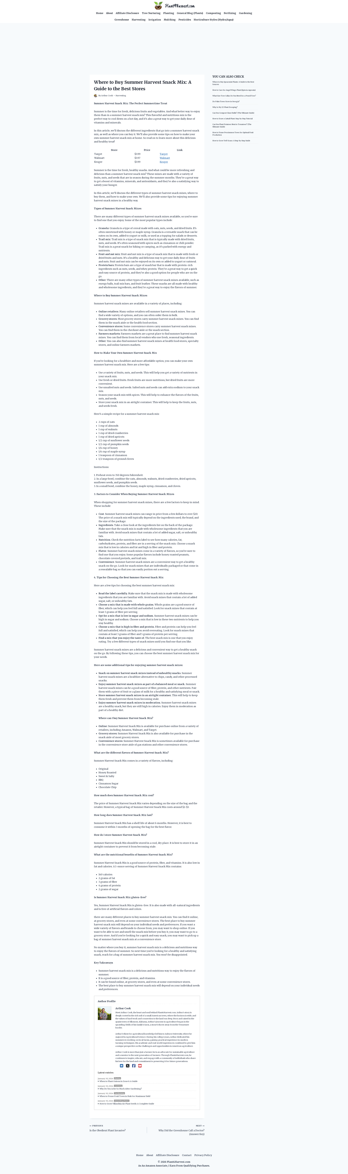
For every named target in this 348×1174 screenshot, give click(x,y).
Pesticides (184, 19)
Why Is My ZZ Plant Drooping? (225, 107)
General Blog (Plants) (190, 13)
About (109, 13)
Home (99, 13)
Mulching (170, 19)
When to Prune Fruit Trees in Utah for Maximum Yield (125, 1096)
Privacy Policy (203, 1155)
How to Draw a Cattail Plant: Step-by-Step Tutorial (232, 119)
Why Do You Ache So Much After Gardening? (121, 1089)
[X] (127, 1065)
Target (164, 154)
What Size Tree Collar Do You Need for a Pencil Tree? (234, 96)
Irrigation (154, 19)
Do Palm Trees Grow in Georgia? (226, 101)
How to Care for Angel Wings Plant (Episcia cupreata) (234, 90)
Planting (168, 13)
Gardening (245, 13)
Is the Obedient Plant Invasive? (108, 1128)
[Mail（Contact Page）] (121, 1065)
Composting (213, 13)
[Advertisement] (174, 43)
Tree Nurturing (151, 13)
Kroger (164, 161)
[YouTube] (140, 1065)
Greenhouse (121, 19)
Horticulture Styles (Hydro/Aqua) (214, 19)
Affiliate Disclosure (127, 13)
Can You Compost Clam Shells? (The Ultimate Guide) (233, 113)
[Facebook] (133, 1065)
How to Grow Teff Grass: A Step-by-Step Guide (231, 141)
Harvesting (139, 19)
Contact (187, 1155)
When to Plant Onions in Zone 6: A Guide (118, 1081)
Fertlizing (230, 13)
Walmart (165, 157)
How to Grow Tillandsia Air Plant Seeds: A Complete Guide (127, 1103)
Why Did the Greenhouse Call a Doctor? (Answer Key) (181, 1130)
